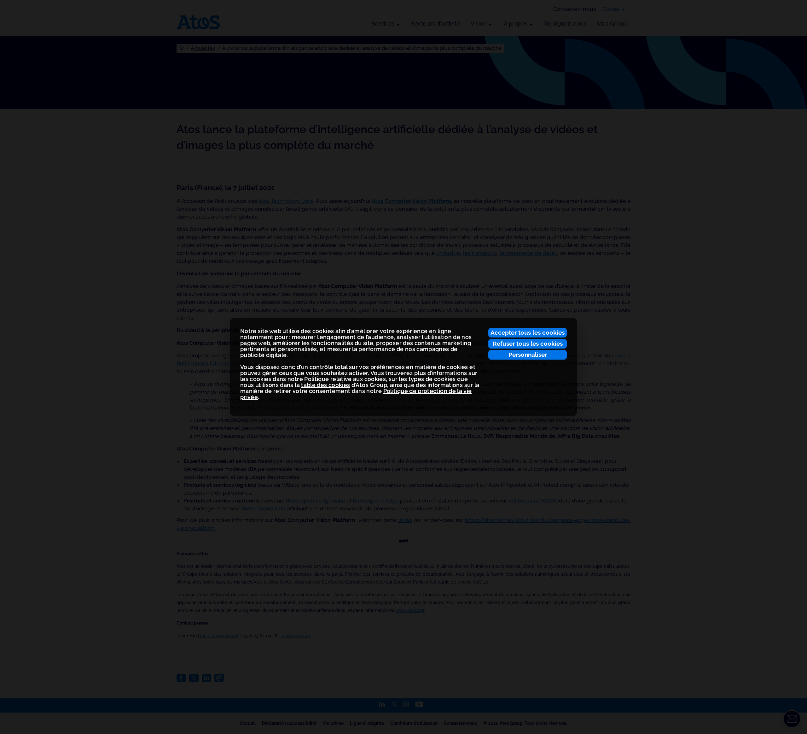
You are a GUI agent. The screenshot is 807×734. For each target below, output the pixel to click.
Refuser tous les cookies (528, 343)
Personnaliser (527, 354)
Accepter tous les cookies (528, 332)
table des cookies (325, 385)
